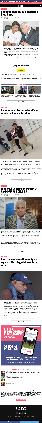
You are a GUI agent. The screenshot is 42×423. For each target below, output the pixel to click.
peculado (38, 394)
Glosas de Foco (3, 393)
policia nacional (4, 395)
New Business (16, 394)
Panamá (34, 394)
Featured (17, 74)
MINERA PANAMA (29, 393)
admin (7, 18)
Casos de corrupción (25, 416)
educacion (2, 392)
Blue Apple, (17, 57)
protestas (11, 395)
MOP (28, 74)
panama (29, 394)
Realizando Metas (15, 395)
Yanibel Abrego (36, 395)
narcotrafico (11, 394)
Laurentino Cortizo (10, 393)
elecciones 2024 (8, 392)
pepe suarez (32, 74)
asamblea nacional (5, 389)
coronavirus (13, 390)
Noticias (32, 416)
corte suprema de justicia (26, 390)
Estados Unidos (21, 392)
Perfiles (19, 416)
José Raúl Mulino (8, 243)
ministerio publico (35, 393)
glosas (39, 392)
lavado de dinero (16, 393)
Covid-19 (33, 390)
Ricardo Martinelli (22, 395)
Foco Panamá (34, 392)
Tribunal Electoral (29, 395)
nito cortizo (21, 394)
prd (8, 395)
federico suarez (23, 74)
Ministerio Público (3, 394)
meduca (25, 393)
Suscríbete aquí (21, 70)
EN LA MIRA (14, 392)
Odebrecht (26, 394)
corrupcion (12, 74)
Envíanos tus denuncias (12, 416)
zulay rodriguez (3, 396)
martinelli (21, 393)
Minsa (8, 394)
